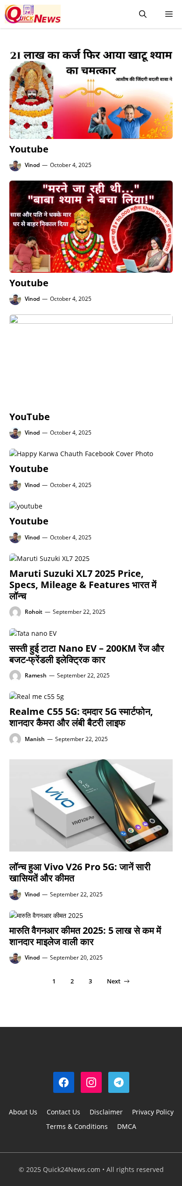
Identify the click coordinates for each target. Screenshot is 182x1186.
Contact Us (63, 1111)
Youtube (29, 149)
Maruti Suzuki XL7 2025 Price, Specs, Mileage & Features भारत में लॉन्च (82, 584)
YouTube (29, 416)
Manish (35, 739)
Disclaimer (106, 1111)
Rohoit (33, 612)
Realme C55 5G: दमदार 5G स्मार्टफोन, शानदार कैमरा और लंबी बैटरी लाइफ (81, 717)
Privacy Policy (153, 1111)
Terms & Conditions (77, 1126)
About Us (23, 1111)
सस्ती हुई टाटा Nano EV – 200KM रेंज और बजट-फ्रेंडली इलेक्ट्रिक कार (86, 654)
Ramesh (36, 675)
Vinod (32, 165)
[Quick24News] (33, 14)
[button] (143, 14)
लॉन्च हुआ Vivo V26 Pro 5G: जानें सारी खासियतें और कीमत (80, 872)
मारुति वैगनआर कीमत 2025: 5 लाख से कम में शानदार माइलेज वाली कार (85, 936)
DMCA (126, 1126)
